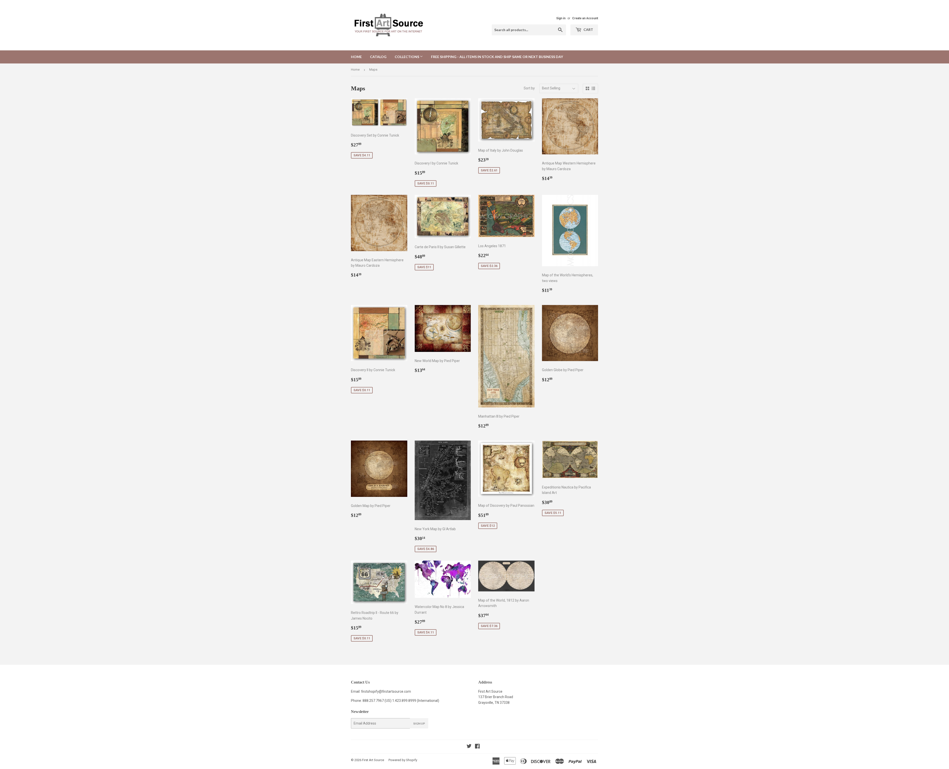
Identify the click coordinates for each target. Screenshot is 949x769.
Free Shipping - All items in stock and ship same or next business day (497, 57)
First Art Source (373, 760)
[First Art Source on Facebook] (477, 747)
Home (356, 57)
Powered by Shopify (402, 760)
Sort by (529, 88)
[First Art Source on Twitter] (469, 747)
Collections (407, 57)
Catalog (378, 57)
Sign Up (419, 723)
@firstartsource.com (395, 691)
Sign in (560, 18)
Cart (588, 29)
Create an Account (585, 18)
